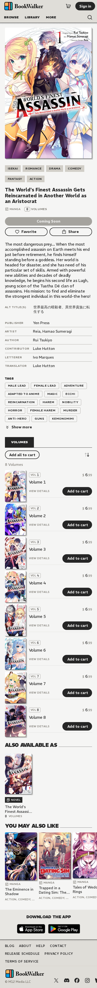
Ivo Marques (43, 357)
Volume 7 (37, 683)
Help (40, 945)
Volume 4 (37, 583)
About (25, 945)
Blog (10, 945)
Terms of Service (22, 961)
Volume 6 (37, 650)
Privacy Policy (58, 953)
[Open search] (90, 17)
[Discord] (66, 980)
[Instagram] (87, 980)
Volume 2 (37, 515)
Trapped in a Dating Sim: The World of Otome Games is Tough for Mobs (53, 890)
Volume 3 (37, 549)
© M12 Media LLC (18, 981)
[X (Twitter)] (56, 980)
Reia (36, 331)
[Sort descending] (87, 455)
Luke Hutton (44, 348)
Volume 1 (37, 482)
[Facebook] (77, 980)
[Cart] (68, 6)
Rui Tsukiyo (42, 340)
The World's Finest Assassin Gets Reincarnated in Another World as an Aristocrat (18, 809)
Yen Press (41, 323)
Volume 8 (37, 717)
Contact (58, 945)
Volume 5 (37, 616)
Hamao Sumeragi (57, 331)
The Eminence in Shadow (19, 891)
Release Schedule (22, 953)
